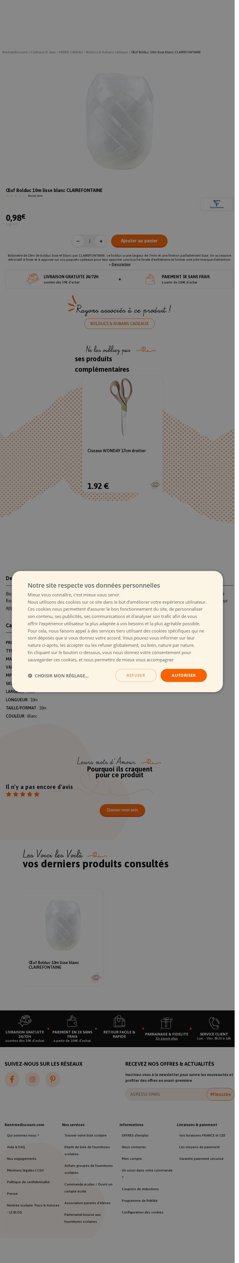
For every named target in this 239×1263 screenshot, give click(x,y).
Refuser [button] (135, 675)
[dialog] (117, 631)
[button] (58, 675)
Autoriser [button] (184, 675)
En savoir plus (189, 659)
